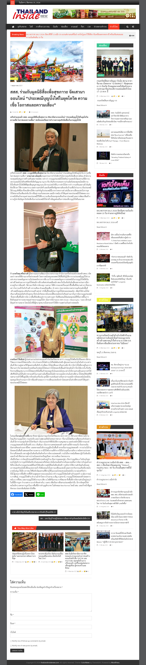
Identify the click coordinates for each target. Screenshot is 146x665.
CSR (89, 26)
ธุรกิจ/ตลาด (22, 26)
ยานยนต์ (74, 26)
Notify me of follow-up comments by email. (29, 639)
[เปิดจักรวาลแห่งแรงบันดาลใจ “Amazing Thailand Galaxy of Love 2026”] (103, 154)
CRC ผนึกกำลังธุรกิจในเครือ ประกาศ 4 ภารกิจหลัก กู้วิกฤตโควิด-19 (34, 510)
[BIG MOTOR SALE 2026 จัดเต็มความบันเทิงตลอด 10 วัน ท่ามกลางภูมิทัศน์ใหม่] (115, 191)
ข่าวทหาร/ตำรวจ (100, 26)
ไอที (31, 26)
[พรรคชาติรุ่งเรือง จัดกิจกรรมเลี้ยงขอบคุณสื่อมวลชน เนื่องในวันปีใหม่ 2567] (51, 540)
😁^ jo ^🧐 (30, 560)
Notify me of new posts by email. (25, 643)
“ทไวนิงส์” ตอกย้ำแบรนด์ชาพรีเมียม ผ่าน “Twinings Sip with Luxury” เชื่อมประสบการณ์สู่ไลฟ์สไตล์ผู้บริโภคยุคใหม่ (68, 34)
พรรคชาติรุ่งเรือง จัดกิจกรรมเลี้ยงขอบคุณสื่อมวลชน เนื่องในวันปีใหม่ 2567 (51, 554)
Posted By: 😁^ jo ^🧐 (19, 110)
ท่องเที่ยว (64, 26)
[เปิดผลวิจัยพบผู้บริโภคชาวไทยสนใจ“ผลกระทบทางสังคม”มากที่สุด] (24, 540)
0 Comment (34, 110)
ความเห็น (14, 590)
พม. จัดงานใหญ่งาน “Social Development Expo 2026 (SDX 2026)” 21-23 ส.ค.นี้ (121, 366)
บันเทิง (55, 26)
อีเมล (12, 621)
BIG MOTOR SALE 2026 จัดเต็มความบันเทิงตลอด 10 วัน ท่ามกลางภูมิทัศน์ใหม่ (115, 210)
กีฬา (82, 26)
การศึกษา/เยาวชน (43, 26)
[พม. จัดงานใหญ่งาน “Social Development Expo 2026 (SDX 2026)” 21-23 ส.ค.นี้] (103, 364)
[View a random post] (133, 26)
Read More (101, 103)
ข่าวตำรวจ (101, 455)
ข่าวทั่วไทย (114, 26)
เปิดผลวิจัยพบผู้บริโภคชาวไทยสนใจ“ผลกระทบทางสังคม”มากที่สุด (24, 554)
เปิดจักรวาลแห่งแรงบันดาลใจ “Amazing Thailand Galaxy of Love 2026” (121, 155)
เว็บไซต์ (13, 630)
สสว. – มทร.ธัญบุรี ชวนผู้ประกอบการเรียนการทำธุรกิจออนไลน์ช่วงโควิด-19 (64, 517)
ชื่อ (12, 613)
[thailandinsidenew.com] (13, 27)
